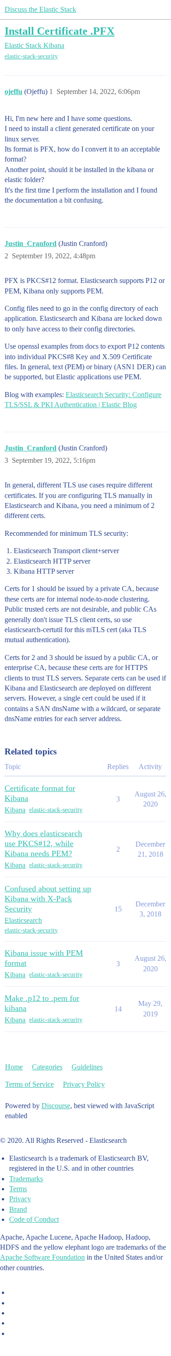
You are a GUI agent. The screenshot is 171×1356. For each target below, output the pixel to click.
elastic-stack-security (31, 56)
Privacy (20, 1199)
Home (14, 1067)
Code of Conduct (34, 1219)
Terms (18, 1189)
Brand (18, 1209)
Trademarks (26, 1179)
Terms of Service (29, 1084)
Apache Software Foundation (42, 1257)
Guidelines (87, 1067)
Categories (47, 1067)
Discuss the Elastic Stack (40, 9)
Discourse (55, 1106)
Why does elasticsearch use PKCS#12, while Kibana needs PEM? (43, 843)
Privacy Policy (84, 1084)
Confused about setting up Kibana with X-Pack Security (48, 898)
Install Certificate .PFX (59, 31)
